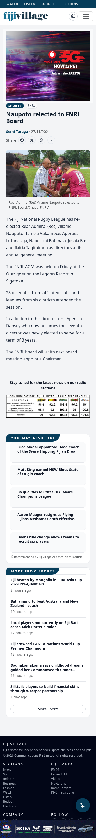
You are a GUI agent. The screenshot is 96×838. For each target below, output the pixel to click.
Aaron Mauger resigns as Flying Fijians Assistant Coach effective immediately (45, 519)
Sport (7, 774)
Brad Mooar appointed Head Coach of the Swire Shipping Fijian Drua (48, 449)
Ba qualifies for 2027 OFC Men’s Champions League (45, 494)
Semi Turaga (17, 131)
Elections (9, 806)
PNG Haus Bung (62, 792)
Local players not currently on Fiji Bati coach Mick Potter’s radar (44, 624)
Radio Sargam (61, 788)
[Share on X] (32, 140)
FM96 (55, 769)
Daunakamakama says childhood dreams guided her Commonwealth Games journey (46, 669)
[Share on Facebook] (22, 140)
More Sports (48, 709)
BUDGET (48, 4)
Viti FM (56, 779)
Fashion (8, 788)
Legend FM (59, 774)
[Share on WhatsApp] (41, 140)
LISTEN (30, 4)
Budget (8, 801)
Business (9, 783)
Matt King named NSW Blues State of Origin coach (47, 471)
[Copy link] (51, 140)
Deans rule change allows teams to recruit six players (48, 539)
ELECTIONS (69, 4)
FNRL (31, 105)
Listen (7, 797)
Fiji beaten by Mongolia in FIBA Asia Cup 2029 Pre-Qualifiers (46, 581)
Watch (7, 792)
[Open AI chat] (83, 805)
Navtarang (58, 783)
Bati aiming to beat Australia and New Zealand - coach (44, 603)
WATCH (13, 4)
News (7, 769)
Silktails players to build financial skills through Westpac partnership (44, 688)
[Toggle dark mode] (73, 16)
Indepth (8, 779)
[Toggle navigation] (86, 16)
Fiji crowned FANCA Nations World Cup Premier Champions (45, 646)
